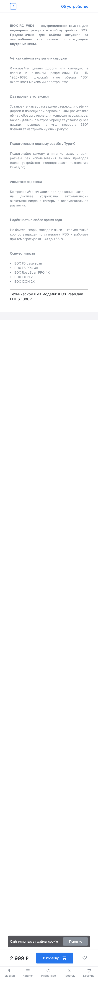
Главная (9, 975)
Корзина (88, 975)
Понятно (75, 941)
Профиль (69, 975)
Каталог (28, 975)
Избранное (48, 975)
